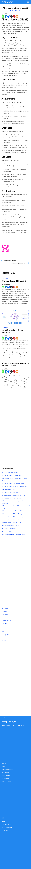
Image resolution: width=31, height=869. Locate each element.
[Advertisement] (15, 415)
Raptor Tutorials (6, 772)
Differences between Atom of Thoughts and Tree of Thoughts (15, 364)
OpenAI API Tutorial (6, 781)
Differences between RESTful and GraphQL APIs (14, 486)
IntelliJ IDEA (6, 635)
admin (11, 10)
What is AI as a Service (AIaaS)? (15, 8)
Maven (4, 626)
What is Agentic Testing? (8, 489)
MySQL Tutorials (7, 620)
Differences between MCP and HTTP (11, 498)
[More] (17, 16)
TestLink (5, 623)
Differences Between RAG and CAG (11, 520)
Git (3, 629)
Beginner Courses (10, 725)
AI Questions (18, 10)
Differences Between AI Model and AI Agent (13, 517)
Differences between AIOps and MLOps (12, 514)
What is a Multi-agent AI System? (18, 263)
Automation (5, 608)
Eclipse (4, 638)
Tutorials (4, 617)
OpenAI (4, 640)
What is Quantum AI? (10, 260)
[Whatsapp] (3, 16)
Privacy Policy (5, 830)
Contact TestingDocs (7, 827)
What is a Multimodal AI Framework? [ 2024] (13, 534)
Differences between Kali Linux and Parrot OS (14, 511)
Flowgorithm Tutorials (7, 769)
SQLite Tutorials (5, 778)
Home (3, 725)
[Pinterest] (14, 16)
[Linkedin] (6, 16)
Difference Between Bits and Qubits (11, 522)
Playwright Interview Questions (10, 472)
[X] (11, 16)
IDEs (3, 631)
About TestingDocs (6, 824)
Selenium (5, 614)
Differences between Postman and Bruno (13, 483)
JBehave (5, 611)
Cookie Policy (5, 833)
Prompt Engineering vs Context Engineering (13, 495)
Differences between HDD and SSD (11, 475)
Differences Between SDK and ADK (14, 281)
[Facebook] (8, 16)
